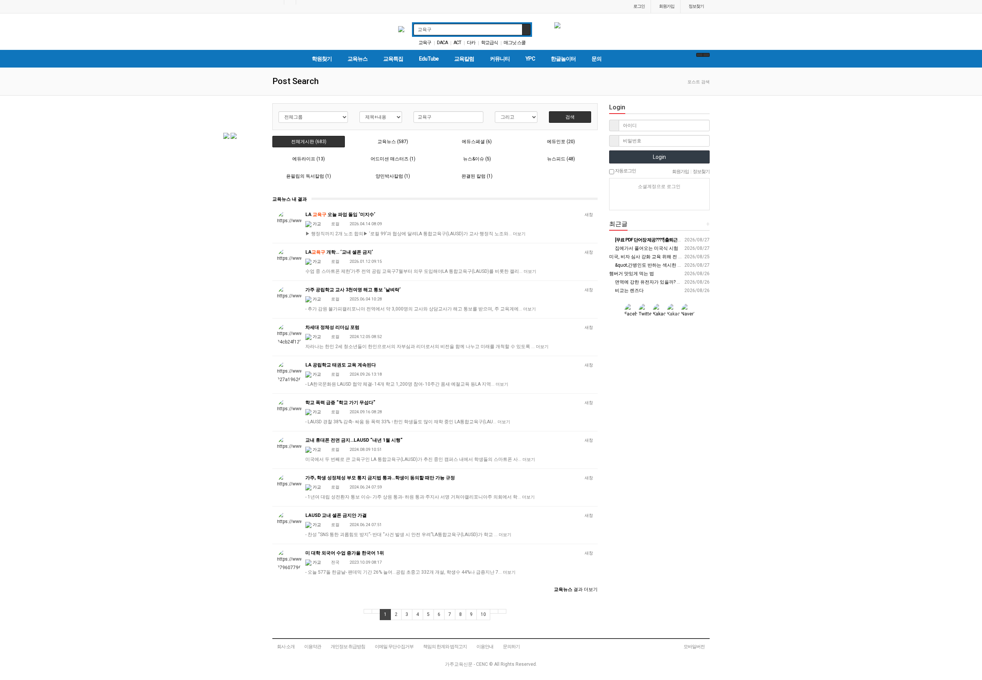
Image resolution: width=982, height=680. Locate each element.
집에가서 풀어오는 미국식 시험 (646, 248)
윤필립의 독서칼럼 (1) (308, 176)
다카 (471, 42)
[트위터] (686, 200)
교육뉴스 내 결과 (289, 199)
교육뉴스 (357, 59)
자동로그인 (625, 170)
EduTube (428, 59)
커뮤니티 (500, 59)
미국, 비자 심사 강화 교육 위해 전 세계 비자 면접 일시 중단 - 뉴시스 (677, 256)
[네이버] (632, 200)
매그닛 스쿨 (515, 42)
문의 (596, 59)
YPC (530, 59)
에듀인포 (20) (561, 141)
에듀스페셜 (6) (477, 141)
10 (483, 614)
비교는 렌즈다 (629, 290)
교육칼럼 (464, 59)
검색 (570, 117)
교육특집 (393, 59)
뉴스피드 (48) (561, 159)
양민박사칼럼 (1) (393, 176)
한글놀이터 (563, 59)
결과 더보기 (576, 589)
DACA (442, 42)
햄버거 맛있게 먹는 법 (631, 273)
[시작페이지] (278, 2)
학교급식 (489, 42)
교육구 (425, 42)
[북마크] (290, 2)
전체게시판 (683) (308, 141)
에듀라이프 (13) (308, 159)
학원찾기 (322, 59)
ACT (457, 42)
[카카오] (646, 200)
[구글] (673, 200)
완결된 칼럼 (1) (477, 176)
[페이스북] (659, 200)
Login (659, 157)
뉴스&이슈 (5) (477, 159)
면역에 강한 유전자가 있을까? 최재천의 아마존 (662, 282)
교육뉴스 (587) (392, 141)
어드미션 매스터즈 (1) (393, 159)
